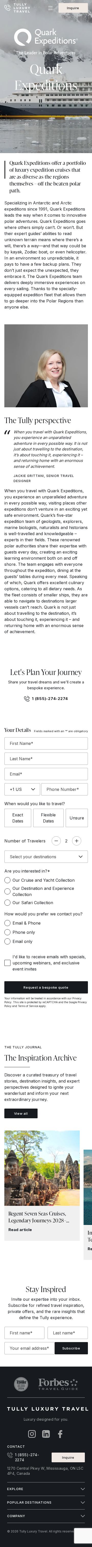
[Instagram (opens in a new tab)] (32, 1434)
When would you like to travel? (34, 803)
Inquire (73, 8)
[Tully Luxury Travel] (22, 8)
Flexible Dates (48, 818)
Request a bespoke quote (46, 987)
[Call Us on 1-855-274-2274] (7, 8)
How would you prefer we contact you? (43, 913)
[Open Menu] (50, 8)
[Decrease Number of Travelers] (56, 840)
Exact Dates (17, 818)
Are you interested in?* (27, 871)
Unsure (77, 817)
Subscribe (71, 1348)
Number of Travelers (24, 840)
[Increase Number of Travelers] (76, 840)
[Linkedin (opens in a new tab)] (46, 1434)
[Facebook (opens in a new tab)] (60, 1434)
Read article (20, 1229)
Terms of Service (28, 1006)
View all (21, 1113)
